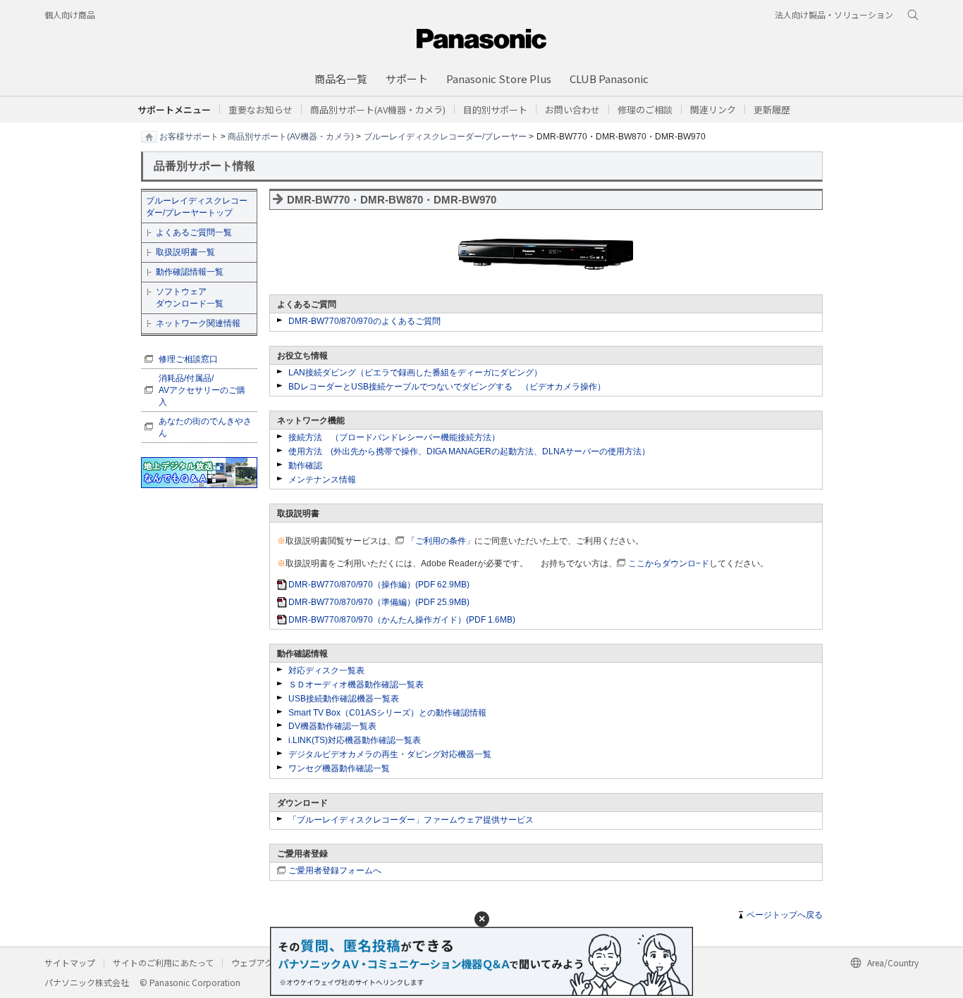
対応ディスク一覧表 (326, 670)
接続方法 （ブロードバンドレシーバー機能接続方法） (394, 437)
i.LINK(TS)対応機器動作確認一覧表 (354, 740)
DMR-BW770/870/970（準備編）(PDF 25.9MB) (379, 602)
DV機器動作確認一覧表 (332, 726)
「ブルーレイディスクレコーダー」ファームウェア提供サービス (411, 820)
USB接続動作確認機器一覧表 (343, 699)
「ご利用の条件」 (440, 541)
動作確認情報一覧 (189, 272)
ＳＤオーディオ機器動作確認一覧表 (356, 685)
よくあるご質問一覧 (194, 232)
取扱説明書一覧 (185, 252)
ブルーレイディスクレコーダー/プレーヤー (445, 136)
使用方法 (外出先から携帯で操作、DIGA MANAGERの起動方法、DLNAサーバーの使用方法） (469, 451)
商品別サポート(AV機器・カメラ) (291, 136)
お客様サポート (189, 136)
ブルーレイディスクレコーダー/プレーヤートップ (196, 207)
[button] (495, 109)
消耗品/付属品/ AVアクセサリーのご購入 (202, 390)
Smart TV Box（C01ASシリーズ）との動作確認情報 (387, 713)
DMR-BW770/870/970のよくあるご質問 (364, 321)
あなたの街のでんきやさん (205, 427)
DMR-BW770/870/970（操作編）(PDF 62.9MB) (379, 585)
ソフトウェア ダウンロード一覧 (189, 297)
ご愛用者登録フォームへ (334, 870)
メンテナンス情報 (322, 480)
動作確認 (305, 465)
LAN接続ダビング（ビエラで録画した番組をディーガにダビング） (415, 373)
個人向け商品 (69, 14)
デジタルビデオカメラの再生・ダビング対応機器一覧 (389, 754)
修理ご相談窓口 (188, 359)
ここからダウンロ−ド (668, 563)
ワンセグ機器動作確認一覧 (339, 768)
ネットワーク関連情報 (198, 323)
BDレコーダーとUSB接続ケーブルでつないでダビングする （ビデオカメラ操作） (447, 387)
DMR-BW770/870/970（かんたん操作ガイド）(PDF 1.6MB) (401, 620)
